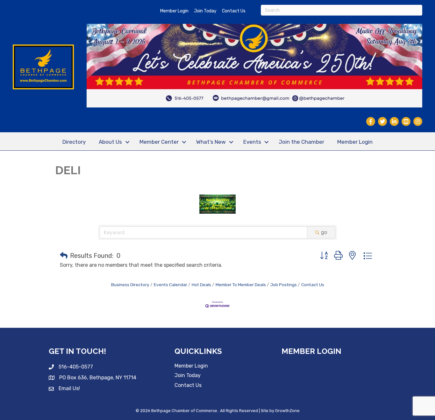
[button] (64, 255)
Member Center (159, 142)
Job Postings (283, 284)
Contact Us (234, 11)
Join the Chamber (301, 142)
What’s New (211, 142)
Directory (74, 142)
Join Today (205, 11)
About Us (110, 142)
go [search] (324, 232)
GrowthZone (287, 410)
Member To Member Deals (241, 284)
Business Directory (130, 284)
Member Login (174, 11)
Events (252, 142)
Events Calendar (170, 284)
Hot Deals (201, 284)
